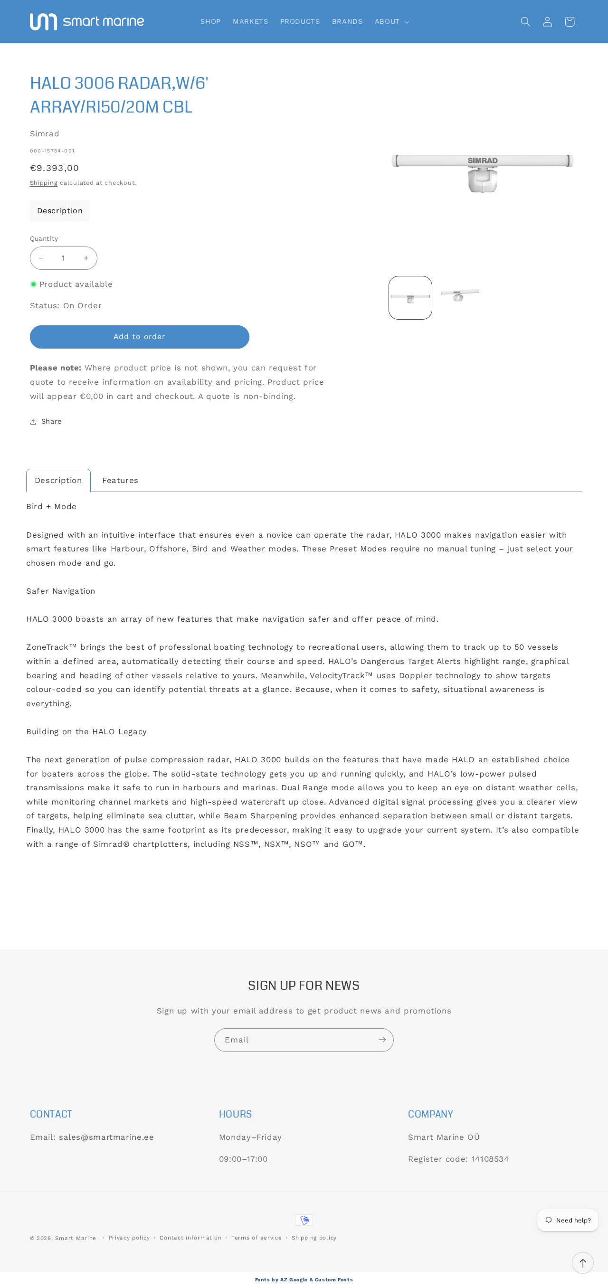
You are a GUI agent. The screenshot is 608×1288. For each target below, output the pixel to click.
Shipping (44, 182)
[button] (391, 21)
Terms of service (256, 1238)
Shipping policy (314, 1238)
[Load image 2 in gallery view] (458, 297)
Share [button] (51, 421)
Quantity (44, 239)
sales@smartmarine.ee (106, 1137)
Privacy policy (129, 1238)
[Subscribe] (382, 1039)
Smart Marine (75, 1238)
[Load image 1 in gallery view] (410, 297)
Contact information (190, 1238)
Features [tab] (120, 480)
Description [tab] (58, 480)
